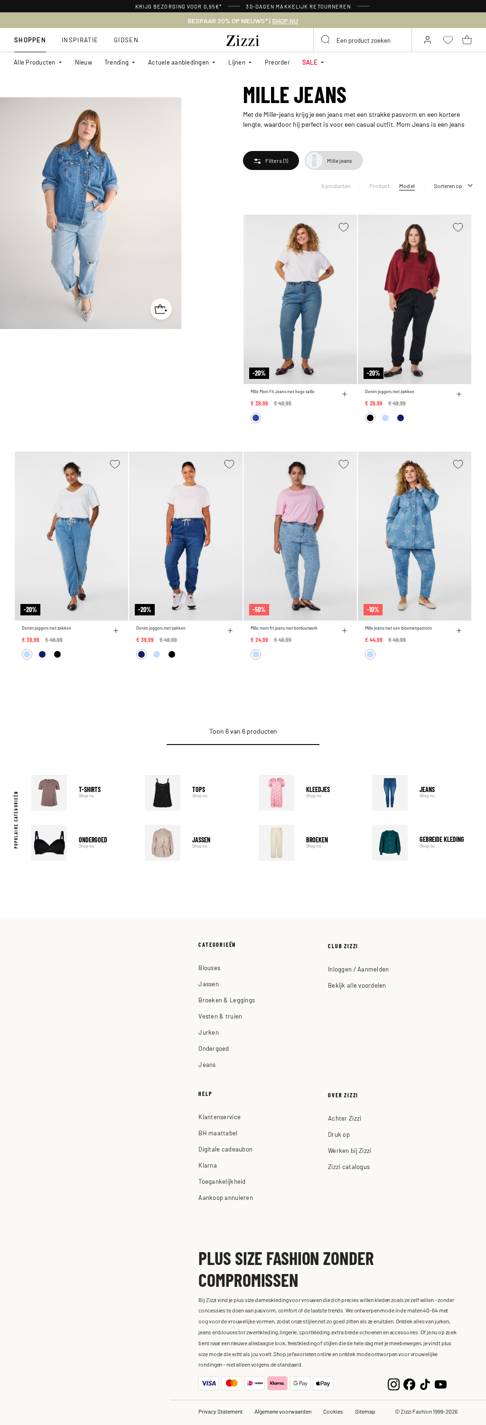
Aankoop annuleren (225, 1197)
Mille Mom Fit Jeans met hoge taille (283, 391)
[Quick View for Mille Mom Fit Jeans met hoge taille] (344, 394)
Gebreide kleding (422, 842)
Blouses (209, 967)
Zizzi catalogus (349, 1166)
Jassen (194, 842)
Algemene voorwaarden (282, 1411)
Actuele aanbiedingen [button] (178, 62)
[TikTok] (425, 1383)
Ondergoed (81, 842)
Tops (194, 793)
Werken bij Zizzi (349, 1150)
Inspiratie (80, 40)
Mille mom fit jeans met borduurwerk (284, 628)
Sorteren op (448, 185)
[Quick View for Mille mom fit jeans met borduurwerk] (344, 630)
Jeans (422, 793)
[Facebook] (409, 1383)
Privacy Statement (220, 1411)
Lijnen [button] (236, 62)
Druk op (339, 1134)
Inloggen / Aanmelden (358, 969)
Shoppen (30, 40)
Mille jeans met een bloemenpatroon (398, 628)
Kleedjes (308, 793)
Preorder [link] (277, 62)
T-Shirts (81, 793)
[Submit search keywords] (326, 40)
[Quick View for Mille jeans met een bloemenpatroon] (459, 630)
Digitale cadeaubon (225, 1149)
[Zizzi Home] (243, 39)
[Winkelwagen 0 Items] (467, 39)
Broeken (308, 842)
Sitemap (365, 1411)
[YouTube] (441, 1383)
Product (379, 185)
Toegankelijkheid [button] (221, 1181)
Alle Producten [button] (35, 62)
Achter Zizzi (344, 1118)
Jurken (208, 1032)
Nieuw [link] (83, 62)
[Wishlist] (343, 227)
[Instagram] (394, 1383)
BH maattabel (217, 1133)
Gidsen (126, 40)
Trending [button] (116, 62)
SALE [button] (310, 62)
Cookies (333, 1411)
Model (407, 185)
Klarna (207, 1165)
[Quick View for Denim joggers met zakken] (459, 394)
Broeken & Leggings (226, 1000)
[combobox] (362, 40)
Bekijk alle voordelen (357, 985)
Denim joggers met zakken (389, 391)
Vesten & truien (220, 1016)
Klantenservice (219, 1117)
